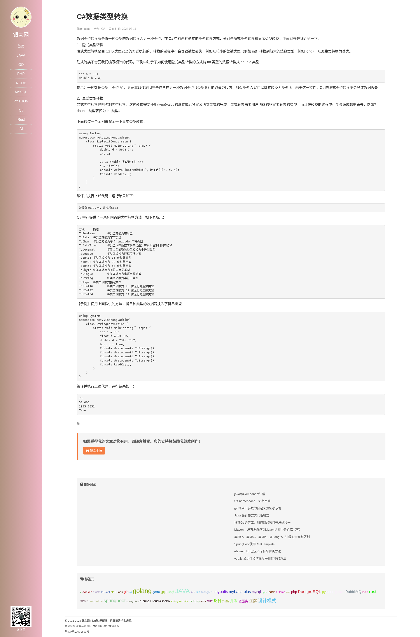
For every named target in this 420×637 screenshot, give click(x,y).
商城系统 (81, 626)
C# (21, 110)
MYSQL (21, 92)
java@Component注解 (249, 494)
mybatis (221, 592)
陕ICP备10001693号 (77, 631)
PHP (21, 74)
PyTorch (339, 592)
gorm (156, 592)
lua (198, 592)
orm (288, 592)
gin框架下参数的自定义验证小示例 (257, 508)
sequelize (96, 601)
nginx (265, 592)
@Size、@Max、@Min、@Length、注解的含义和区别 (272, 537)
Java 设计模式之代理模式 (251, 515)
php (294, 592)
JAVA (21, 55)
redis (365, 592)
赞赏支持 (95, 451)
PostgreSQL (309, 591)
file (113, 592)
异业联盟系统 (111, 626)
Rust (21, 119)
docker (87, 592)
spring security (179, 601)
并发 (234, 601)
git (131, 592)
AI (21, 129)
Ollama (280, 592)
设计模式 (267, 600)
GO (21, 65)
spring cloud (132, 601)
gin (126, 592)
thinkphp (194, 601)
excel (96, 592)
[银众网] (21, 17)
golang (142, 590)
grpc (164, 592)
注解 (253, 601)
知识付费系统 (95, 626)
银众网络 (70, 626)
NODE (21, 83)
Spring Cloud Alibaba (155, 601)
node (271, 592)
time (203, 601)
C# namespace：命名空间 (252, 501)
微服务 (243, 601)
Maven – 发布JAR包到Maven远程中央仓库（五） (268, 529)
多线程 (225, 601)
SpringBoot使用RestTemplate (254, 544)
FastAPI (105, 592)
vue (210, 601)
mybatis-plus (240, 592)
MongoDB (207, 592)
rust (372, 591)
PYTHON (21, 101)
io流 (171, 592)
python (327, 592)
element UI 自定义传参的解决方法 (257, 551)
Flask (119, 592)
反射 (217, 601)
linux (193, 592)
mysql (256, 592)
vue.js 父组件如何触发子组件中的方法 (260, 558)
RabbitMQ (353, 592)
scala (84, 601)
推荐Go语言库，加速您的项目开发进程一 (262, 522)
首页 (21, 46)
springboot (114, 600)
